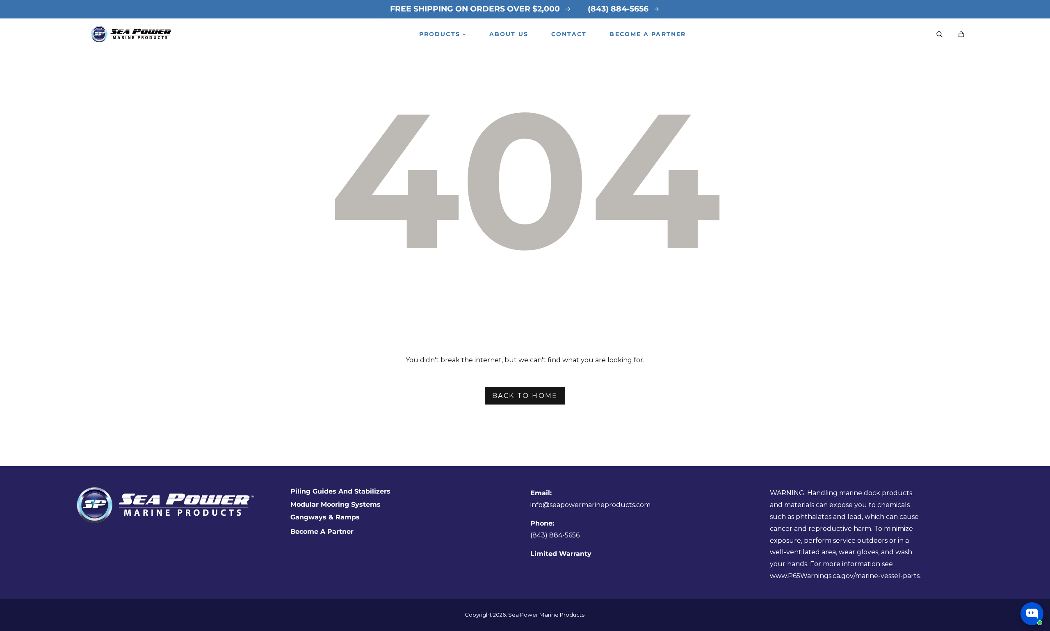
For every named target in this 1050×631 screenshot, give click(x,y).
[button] (939, 34)
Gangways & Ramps (325, 517)
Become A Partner (322, 531)
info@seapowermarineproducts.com (590, 505)
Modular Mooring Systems (335, 504)
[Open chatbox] (1031, 613)
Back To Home (525, 396)
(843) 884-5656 (555, 535)
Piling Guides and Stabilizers (340, 491)
